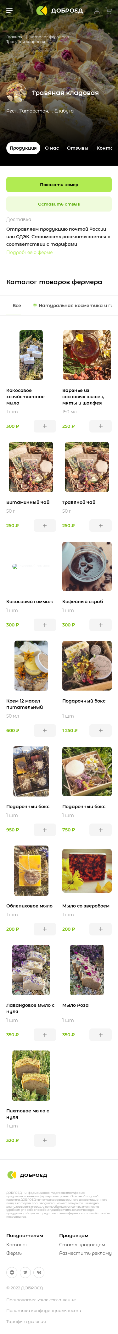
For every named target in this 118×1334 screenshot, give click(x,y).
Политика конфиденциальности (43, 1310)
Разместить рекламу (85, 1253)
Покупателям (24, 1235)
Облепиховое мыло (29, 906)
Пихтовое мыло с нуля (27, 1114)
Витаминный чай (27, 502)
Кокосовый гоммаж (29, 601)
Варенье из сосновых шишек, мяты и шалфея (83, 397)
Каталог (17, 1245)
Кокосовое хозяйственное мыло (25, 397)
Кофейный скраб (82, 601)
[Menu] (9, 10)
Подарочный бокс (83, 701)
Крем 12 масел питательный (24, 704)
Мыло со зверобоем (86, 906)
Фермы (14, 1253)
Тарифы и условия (26, 1321)
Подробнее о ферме (29, 252)
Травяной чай (78, 502)
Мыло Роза (75, 1005)
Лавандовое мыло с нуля (30, 1008)
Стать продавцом (82, 1245)
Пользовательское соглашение (41, 1300)
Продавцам (73, 1235)
